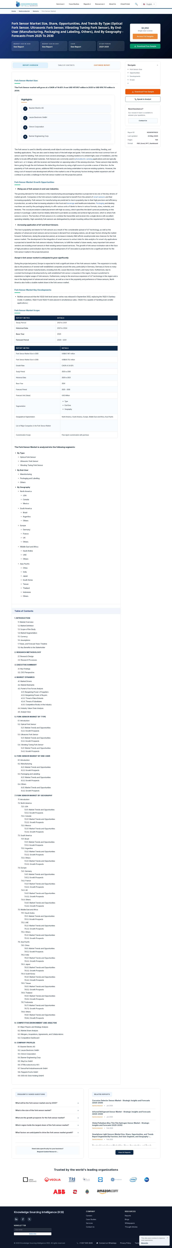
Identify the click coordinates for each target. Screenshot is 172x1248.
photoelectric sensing (84, 159)
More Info (144, 1243)
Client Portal (125, 4)
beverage (71, 203)
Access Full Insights (145, 36)
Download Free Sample (144, 92)
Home (14, 11)
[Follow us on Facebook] (22, 1219)
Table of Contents (66, 65)
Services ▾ (60, 4)
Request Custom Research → (47, 1152)
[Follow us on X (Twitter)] (29, 1219)
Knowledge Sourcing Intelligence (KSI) (39, 1212)
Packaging (100, 203)
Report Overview (30, 65)
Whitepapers (130, 1223)
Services (89, 1223)
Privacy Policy (125, 1243)
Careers (89, 1216)
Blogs (127, 1219)
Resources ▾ (100, 4)
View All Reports (124, 1152)
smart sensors (99, 197)
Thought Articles (131, 1227)
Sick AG (57, 270)
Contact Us (143, 120)
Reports (128, 1216)
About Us (112, 4)
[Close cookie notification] (167, 1238)
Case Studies (74, 4)
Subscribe (32, 1234)
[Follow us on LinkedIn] (16, 1219)
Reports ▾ (87, 4)
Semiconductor (24, 11)
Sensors (36, 11)
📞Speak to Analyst (143, 99)
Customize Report (102, 65)
